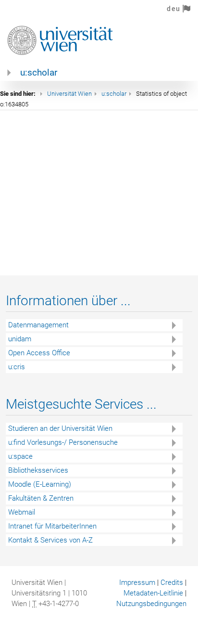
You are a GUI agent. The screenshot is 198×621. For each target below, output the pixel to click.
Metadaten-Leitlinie (153, 593)
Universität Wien (69, 93)
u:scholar (38, 72)
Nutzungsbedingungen (151, 603)
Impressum (137, 582)
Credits (172, 582)
